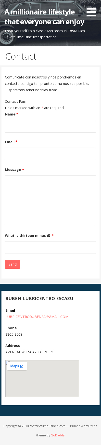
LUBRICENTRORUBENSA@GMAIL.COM (36, 316)
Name (11, 114)
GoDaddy (57, 435)
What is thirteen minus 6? (29, 235)
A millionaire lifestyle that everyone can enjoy (44, 16)
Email (11, 142)
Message (14, 169)
